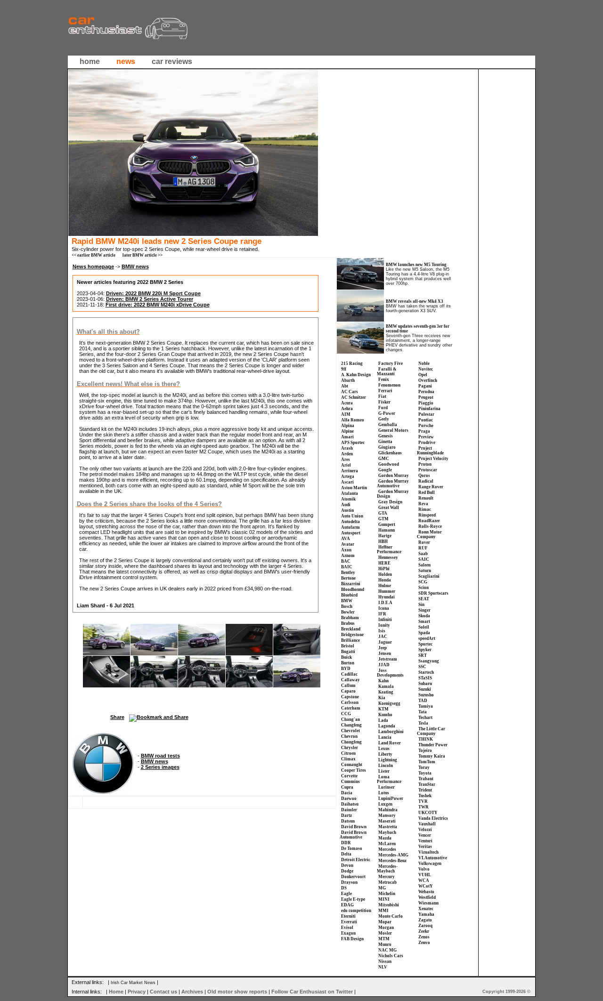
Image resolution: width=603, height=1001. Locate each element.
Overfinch (427, 380)
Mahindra (388, 809)
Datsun (348, 821)
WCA (423, 880)
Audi (345, 504)
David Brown (354, 826)
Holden (385, 574)
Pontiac (425, 420)
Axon (346, 550)
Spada (424, 632)
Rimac (424, 509)
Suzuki (424, 689)
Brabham (350, 617)
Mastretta (387, 826)
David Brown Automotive (353, 835)
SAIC (423, 559)
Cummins (350, 781)
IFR (382, 614)
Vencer (424, 835)
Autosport (350, 533)
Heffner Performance (389, 549)
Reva (423, 503)
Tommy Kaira (431, 756)
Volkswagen (429, 863)
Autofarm (350, 527)
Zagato (425, 920)
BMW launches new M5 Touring (416, 264)
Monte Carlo (390, 916)
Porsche (425, 425)
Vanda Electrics (433, 818)
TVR (423, 801)
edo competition (356, 910)
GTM (383, 519)
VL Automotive (432, 858)
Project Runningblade (430, 450)
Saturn (424, 570)
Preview (426, 437)
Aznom (348, 555)
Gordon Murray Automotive (393, 483)
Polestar (426, 414)
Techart (425, 717)
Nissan (384, 961)
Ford (383, 407)
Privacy (137, 991)
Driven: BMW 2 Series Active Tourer (149, 299)
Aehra (347, 408)
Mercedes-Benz (392, 860)
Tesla (423, 723)
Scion (423, 587)
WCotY (425, 886)
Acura (347, 403)
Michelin (386, 893)
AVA (345, 538)
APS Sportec (353, 442)
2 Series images (160, 767)
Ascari (347, 482)
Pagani (425, 386)
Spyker (425, 649)
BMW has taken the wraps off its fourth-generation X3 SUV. (418, 308)
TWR (423, 807)
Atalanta (349, 493)
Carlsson (350, 702)
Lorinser (386, 787)
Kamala (386, 686)
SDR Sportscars (433, 593)
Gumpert (386, 524)
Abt (344, 386)
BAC (345, 561)
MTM (384, 938)
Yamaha (426, 914)
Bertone (348, 578)
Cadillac (349, 674)
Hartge (384, 535)
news (125, 61)
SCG (422, 582)
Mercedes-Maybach (387, 868)
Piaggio (425, 403)
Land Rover (389, 743)
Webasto (426, 891)
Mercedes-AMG (393, 855)
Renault (425, 498)
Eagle (346, 893)
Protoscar (427, 470)
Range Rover (430, 486)
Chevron (349, 736)
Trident (425, 790)
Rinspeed (427, 515)
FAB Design (352, 938)
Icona (383, 608)
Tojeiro (425, 750)
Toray (424, 767)
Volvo (424, 869)
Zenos (424, 937)
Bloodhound (352, 589)
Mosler (385, 933)
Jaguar (385, 642)
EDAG (347, 905)
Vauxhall (427, 824)
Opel (422, 374)
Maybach (387, 832)
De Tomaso (351, 848)
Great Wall (388, 507)
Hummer (386, 591)
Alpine (347, 431)
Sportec (425, 644)
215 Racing (352, 363)
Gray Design (390, 502)
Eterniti (348, 916)
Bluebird (349, 595)
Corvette (349, 776)
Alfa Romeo (352, 420)
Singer (424, 610)
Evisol (347, 927)
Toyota (425, 773)
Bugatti (348, 651)
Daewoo (349, 798)
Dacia (346, 793)
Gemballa (387, 424)
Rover (424, 542)
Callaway (350, 680)
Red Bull (426, 492)
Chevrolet (350, 730)
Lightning (387, 760)
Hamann (386, 530)
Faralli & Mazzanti (387, 371)
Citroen (348, 753)
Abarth (348, 380)
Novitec (425, 369)
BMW (346, 600)
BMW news (135, 266)
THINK (425, 739)
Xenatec (425, 908)
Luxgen (385, 804)
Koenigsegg (389, 703)
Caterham (350, 708)
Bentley (348, 572)
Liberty (385, 754)
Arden (347, 454)
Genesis (385, 436)
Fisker (384, 402)
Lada (383, 720)
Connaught (351, 764)
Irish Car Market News (133, 982)
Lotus (383, 793)
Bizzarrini (350, 583)
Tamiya (425, 706)
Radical (425, 481)
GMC (383, 458)
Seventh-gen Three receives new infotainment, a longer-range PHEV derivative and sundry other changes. (419, 342)
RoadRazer (429, 520)
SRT (422, 655)
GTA (382, 513)
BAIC (346, 567)
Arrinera (349, 470)
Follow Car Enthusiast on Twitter (312, 991)
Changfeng (351, 725)
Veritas (425, 846)
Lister (384, 771)
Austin (347, 510)
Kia (381, 697)
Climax (348, 759)
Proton (425, 464)
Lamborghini (391, 731)
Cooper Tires (353, 770)
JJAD (384, 664)
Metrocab (387, 882)
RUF (423, 548)
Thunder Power (433, 745)
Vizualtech (428, 852)
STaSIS (425, 678)
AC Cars (349, 391)
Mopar (384, 922)
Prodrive (426, 442)
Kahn (383, 680)
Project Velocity (433, 458)
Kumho (385, 714)
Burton (347, 663)
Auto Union (352, 516)
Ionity (384, 625)
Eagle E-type (353, 899)
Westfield (427, 897)
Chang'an (350, 719)
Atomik (348, 499)
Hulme (384, 585)
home (90, 61)
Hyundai (386, 597)
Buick (346, 657)
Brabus (348, 623)
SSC (422, 666)
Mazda (384, 838)
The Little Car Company (431, 731)
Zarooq (425, 925)
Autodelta (350, 521)
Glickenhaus (390, 453)
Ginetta (385, 441)
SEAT (423, 599)
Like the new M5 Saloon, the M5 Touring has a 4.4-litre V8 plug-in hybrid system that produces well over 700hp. (418, 276)
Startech (426, 672)
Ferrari (385, 390)
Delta (346, 854)
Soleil (423, 627)
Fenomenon (389, 385)
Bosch (346, 606)
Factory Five (390, 363)
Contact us (163, 991)
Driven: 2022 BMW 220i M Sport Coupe (153, 293)
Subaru (425, 683)
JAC (382, 636)
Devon (347, 865)
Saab (423, 553)
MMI (383, 910)
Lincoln (385, 765)
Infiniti (385, 619)
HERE (384, 563)
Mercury (386, 876)
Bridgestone (352, 634)
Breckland (350, 629)
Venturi (425, 841)
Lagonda (386, 726)
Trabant (425, 778)
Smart (424, 621)
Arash (347, 448)
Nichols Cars (390, 955)
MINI (384, 899)
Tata (422, 712)
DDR (346, 842)
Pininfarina (429, 408)
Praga (424, 431)
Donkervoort (353, 876)
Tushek (425, 795)
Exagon (348, 933)
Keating (385, 692)
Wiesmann (428, 903)
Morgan (386, 927)
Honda (384, 580)
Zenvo (424, 942)
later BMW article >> (142, 255)
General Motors (393, 430)
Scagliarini (429, 576)
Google (385, 470)
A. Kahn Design (356, 374)
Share (117, 717)
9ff (343, 369)
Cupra (347, 787)
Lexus (384, 748)
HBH (383, 541)
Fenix (383, 379)
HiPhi (384, 568)
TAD (422, 700)
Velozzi (425, 829)
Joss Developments (390, 673)
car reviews (172, 61)
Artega (347, 476)
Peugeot (425, 397)
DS (344, 888)
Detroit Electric (355, 859)
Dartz (346, 815)
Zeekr (423, 931)
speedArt (426, 638)
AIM (345, 414)
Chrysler (349, 747)
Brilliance (350, 640)
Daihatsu (350, 804)
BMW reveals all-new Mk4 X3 (414, 301)
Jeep (382, 648)
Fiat (382, 396)
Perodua (426, 391)
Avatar (347, 544)
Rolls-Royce (430, 526)
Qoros (424, 475)
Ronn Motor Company (429, 534)
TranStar (426, 784)
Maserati (387, 821)
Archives (192, 991)
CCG (346, 713)
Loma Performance (389, 779)
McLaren (387, 843)
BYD (345, 668)
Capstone (350, 696)
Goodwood (388, 464)
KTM (383, 709)
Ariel (346, 465)
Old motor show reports (237, 991)
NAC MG (387, 950)
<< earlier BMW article (93, 255)
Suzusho (426, 695)
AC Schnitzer (353, 397)
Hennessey (388, 557)
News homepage (93, 266)
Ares (345, 459)
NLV (382, 967)
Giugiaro (387, 447)
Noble (424, 363)
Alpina (347, 425)
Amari (347, 437)
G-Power (386, 413)
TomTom (426, 761)
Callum (348, 685)
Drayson (349, 882)
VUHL (424, 874)
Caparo (348, 691)
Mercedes (387, 849)
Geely (383, 419)
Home (116, 991)
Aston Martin (354, 487)
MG (382, 888)
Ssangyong (428, 661)
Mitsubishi (388, 905)
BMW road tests (160, 756)
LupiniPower (390, 798)
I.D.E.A (385, 602)
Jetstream (387, 659)
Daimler (349, 809)
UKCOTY (428, 812)
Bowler (348, 612)
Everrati (349, 922)
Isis (381, 631)
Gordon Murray (393, 475)
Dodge (347, 871)
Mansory (387, 815)
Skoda (424, 616)
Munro (384, 944)
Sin (421, 604)
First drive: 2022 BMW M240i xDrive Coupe (158, 304)
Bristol (347, 646)
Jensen (384, 653)
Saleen (424, 565)
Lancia (384, 737)
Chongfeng (351, 742)
